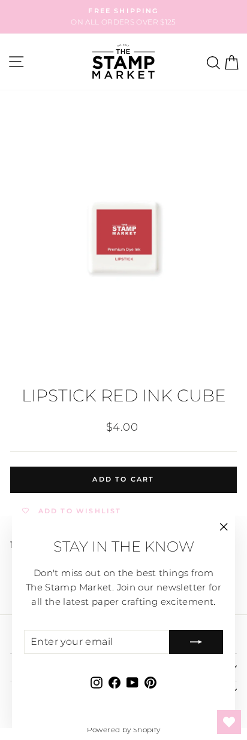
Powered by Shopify (124, 729)
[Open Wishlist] (229, 722)
